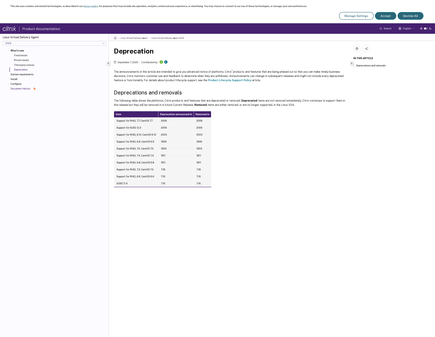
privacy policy (90, 6)
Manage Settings (356, 16)
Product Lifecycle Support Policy (229, 80)
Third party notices (24, 65)
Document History (21, 88)
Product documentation (41, 29)
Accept (385, 16)
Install (14, 79)
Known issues (21, 60)
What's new (17, 50)
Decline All (410, 16)
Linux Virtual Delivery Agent (134, 38)
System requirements (22, 74)
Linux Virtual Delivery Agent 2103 (168, 38)
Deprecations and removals (371, 65)
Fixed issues (20, 55)
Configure (16, 84)
